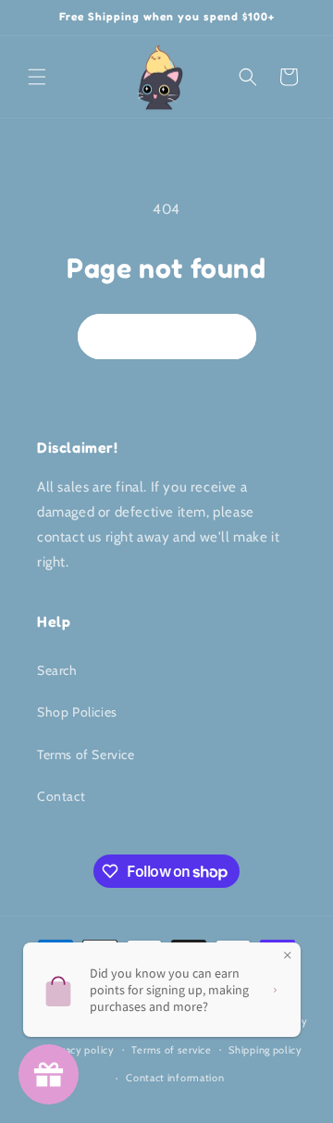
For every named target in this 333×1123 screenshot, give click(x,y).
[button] (37, 76)
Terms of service (171, 1049)
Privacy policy (81, 1049)
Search (57, 670)
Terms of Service (86, 754)
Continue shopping (166, 336)
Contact (61, 796)
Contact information (175, 1077)
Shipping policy (265, 1049)
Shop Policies (77, 712)
